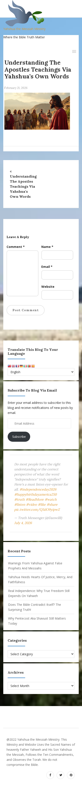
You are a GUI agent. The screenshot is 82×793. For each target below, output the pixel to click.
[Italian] (25, 366)
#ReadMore (35, 499)
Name (47, 247)
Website (47, 286)
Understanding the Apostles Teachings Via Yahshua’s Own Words (37, 69)
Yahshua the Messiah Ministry (24, 29)
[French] (17, 366)
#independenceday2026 (37, 489)
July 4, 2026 (23, 523)
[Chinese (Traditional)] (10, 366)
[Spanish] (33, 366)
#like (42, 504)
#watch (51, 499)
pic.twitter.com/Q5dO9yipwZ (37, 509)
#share (52, 504)
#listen (19, 504)
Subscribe (19, 436)
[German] (21, 366)
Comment (16, 247)
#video (31, 504)
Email (46, 267)
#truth (19, 499)
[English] (14, 366)
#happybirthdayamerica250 (35, 494)
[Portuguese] (29, 366)
